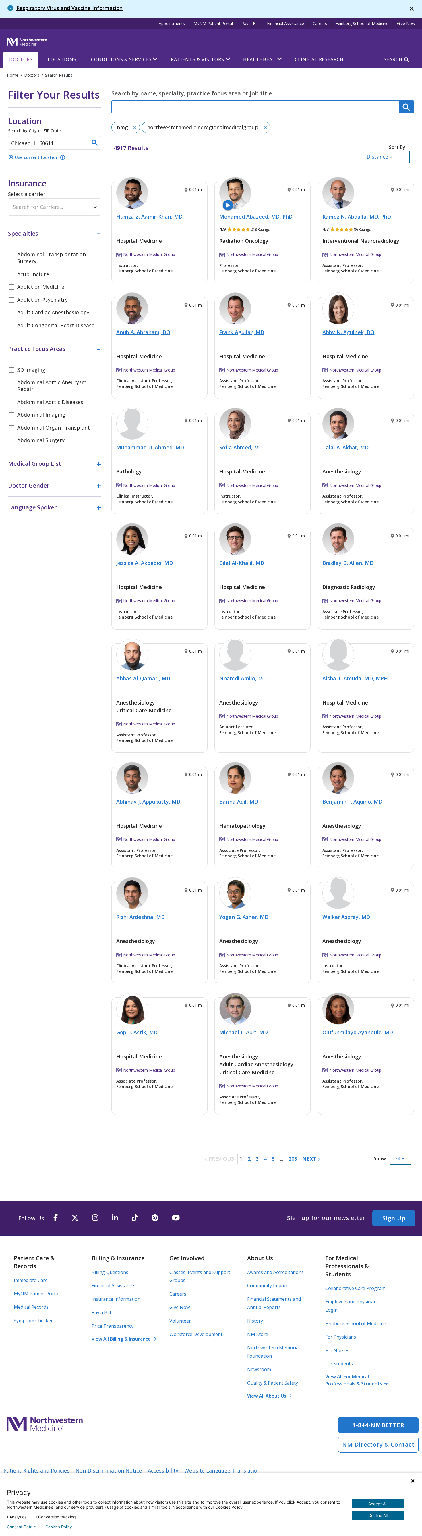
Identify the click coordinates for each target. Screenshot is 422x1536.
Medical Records (31, 1307)
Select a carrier (26, 193)
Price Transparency (112, 1326)
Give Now (406, 23)
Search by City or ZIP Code (34, 124)
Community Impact (267, 1285)
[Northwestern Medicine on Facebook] (56, 1218)
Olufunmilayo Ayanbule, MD (357, 1032)
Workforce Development (195, 1334)
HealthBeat (259, 59)
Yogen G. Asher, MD (243, 916)
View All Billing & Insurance (124, 1339)
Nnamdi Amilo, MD (243, 678)
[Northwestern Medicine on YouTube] (176, 1218)
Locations (62, 59)
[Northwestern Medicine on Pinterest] (155, 1218)
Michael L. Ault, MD (243, 1032)
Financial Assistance (285, 23)
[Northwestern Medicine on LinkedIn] (115, 1218)
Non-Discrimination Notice (109, 1470)
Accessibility (163, 1470)
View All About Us (269, 1396)
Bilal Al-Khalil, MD (241, 562)
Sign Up (393, 1218)
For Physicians (340, 1337)
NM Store (257, 1334)
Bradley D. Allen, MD (347, 562)
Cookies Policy (58, 1527)
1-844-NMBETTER (378, 1425)
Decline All (378, 1515)
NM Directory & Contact (378, 1444)
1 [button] (240, 1158)
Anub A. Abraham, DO (143, 332)
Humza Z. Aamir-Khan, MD (149, 216)
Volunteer (180, 1321)
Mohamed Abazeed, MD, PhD (256, 216)
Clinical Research (319, 59)
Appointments (172, 23)
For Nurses (337, 1350)
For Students (339, 1363)
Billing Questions (110, 1272)
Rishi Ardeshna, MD (140, 916)
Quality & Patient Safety (272, 1383)
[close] (411, 9)
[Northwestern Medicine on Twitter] (75, 1218)
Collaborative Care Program (355, 1288)
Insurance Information (116, 1299)
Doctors (21, 59)
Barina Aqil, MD (238, 801)
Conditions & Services (121, 59)
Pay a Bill (249, 23)
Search (393, 59)
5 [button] (273, 1158)
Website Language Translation (222, 1470)
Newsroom (259, 1369)
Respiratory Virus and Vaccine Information (69, 8)
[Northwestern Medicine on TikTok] (135, 1218)
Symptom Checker (33, 1320)
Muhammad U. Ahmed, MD (150, 447)
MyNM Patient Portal (213, 23)
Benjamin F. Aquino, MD (352, 801)
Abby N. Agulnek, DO (348, 332)
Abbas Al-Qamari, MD (143, 678)
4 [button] (265, 1158)
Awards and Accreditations (275, 1272)
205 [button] (293, 1158)
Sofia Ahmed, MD (241, 447)
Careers (320, 23)
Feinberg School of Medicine (362, 23)
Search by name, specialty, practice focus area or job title (191, 93)
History (255, 1321)
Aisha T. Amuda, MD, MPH (355, 678)
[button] (380, 153)
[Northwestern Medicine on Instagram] (95, 1218)
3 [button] (257, 1158)
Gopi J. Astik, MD (137, 1032)
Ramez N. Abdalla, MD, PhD (356, 216)
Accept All (377, 1503)
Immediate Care (31, 1280)
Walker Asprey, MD (346, 916)
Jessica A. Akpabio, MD (144, 562)
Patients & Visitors (197, 59)
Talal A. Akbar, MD (345, 447)
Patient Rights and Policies (36, 1470)
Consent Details (21, 1527)
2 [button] (249, 1158)
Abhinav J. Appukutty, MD (148, 801)
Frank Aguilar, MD (241, 332)
